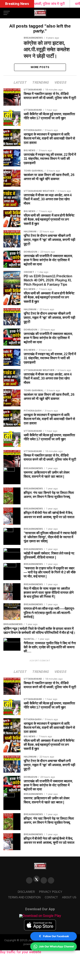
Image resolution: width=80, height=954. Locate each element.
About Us (69, 897)
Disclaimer (26, 891)
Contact (51, 897)
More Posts (40, 67)
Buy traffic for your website (20, 952)
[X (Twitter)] (36, 879)
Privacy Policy (50, 891)
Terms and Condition (24, 897)
